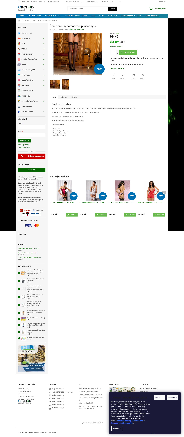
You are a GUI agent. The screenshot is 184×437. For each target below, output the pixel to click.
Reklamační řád (107, 1)
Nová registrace (23, 145)
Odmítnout (159, 397)
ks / (31, 170)
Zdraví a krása (27, 80)
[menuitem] (21, 16)
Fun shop (25, 85)
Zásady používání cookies (26, 399)
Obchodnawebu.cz (58, 401)
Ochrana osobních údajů (26, 396)
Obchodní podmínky (90, 1)
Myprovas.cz (85, 423)
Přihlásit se (24, 140)
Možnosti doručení (116, 46)
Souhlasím (172, 397)
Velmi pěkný (144, 391)
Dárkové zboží (27, 91)
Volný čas (25, 75)
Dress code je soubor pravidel (27, 253)
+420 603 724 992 (58, 392)
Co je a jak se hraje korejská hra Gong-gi (91, 399)
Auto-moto (25, 38)
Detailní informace (116, 68)
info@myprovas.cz (58, 389)
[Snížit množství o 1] (118, 53)
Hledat (112, 9)
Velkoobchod (26, 106)
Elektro (24, 64)
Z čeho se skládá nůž (86, 403)
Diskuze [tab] (74, 97)
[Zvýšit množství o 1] (118, 51)
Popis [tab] (54, 97)
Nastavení (117, 429)
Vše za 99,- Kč (26, 33)
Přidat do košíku (129, 52)
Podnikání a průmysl (29, 101)
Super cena (25, 96)
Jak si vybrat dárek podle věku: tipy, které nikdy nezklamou (90, 407)
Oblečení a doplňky (29, 59)
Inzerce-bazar (27, 112)
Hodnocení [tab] (63, 97)
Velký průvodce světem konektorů (29, 248)
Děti (23, 44)
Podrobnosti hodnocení (76, 30)
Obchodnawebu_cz (58, 395)
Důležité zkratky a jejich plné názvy (29, 257)
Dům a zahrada (27, 54)
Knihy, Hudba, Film (28, 70)
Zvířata (24, 49)
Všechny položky (72, 1)
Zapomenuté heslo (24, 147)
